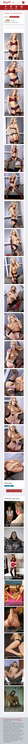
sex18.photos (19, 720)
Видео (16, 8)
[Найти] (23, 2)
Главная (5, 8)
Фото (22, 8)
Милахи (7, 486)
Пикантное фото (7, 2)
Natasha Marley (14, 17)
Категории (11, 8)
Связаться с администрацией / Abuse (12, 719)
